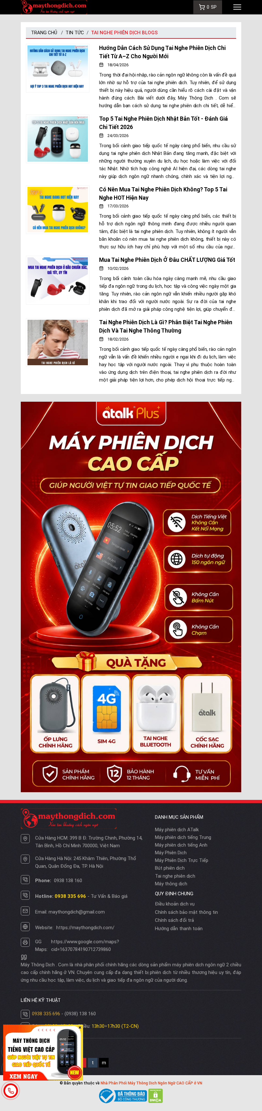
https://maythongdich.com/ (85, 927)
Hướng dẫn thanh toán (179, 928)
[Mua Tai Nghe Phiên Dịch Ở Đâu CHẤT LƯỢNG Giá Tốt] (57, 284)
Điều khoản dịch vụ (175, 904)
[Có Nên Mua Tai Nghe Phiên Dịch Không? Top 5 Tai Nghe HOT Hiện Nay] (57, 218)
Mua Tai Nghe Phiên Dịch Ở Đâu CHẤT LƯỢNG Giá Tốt (167, 260)
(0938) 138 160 (80, 1014)
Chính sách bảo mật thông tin (186, 912)
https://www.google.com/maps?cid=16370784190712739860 (85, 945)
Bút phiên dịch (170, 868)
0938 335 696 (46, 1014)
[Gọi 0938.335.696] (10, 1090)
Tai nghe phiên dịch (175, 876)
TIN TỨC (75, 33)
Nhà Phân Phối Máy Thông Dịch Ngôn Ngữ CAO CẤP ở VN (151, 1083)
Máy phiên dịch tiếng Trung (183, 837)
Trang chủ (44, 33)
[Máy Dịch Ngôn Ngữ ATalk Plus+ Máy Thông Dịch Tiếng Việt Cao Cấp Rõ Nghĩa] (131, 597)
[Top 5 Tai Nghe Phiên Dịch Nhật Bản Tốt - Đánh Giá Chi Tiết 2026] (57, 147)
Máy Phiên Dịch (171, 853)
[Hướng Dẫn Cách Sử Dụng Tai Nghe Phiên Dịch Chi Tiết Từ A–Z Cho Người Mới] (57, 76)
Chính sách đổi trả (174, 920)
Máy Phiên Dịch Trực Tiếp (181, 860)
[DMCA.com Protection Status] (155, 1095)
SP (212, 7)
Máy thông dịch (171, 884)
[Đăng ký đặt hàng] (43, 1052)
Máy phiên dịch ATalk (177, 830)
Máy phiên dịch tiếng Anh (181, 845)
